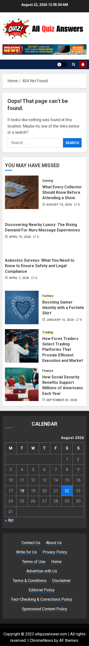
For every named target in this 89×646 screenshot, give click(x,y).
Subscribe (83, 64)
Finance (47, 370)
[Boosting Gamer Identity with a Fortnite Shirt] (22, 307)
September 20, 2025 (61, 400)
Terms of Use (33, 561)
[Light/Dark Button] (62, 64)
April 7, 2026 (19, 278)
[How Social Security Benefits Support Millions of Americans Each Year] (22, 384)
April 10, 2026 (20, 237)
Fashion (47, 296)
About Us (54, 542)
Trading (47, 332)
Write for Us (26, 552)
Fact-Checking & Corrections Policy (41, 599)
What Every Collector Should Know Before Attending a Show (62, 192)
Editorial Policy (42, 590)
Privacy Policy (55, 552)
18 (22, 490)
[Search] (73, 64)
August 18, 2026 (59, 204)
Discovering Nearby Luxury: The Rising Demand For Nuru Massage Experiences (42, 227)
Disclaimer (61, 580)
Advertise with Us (41, 571)
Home (56, 561)
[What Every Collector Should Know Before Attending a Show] (22, 192)
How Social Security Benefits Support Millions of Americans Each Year (62, 385)
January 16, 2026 (60, 320)
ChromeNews (41, 640)
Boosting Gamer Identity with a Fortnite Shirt (63, 308)
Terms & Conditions (29, 580)
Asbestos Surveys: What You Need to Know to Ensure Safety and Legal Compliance (39, 266)
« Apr (9, 520)
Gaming (47, 180)
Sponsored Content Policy (44, 609)
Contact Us (31, 542)
